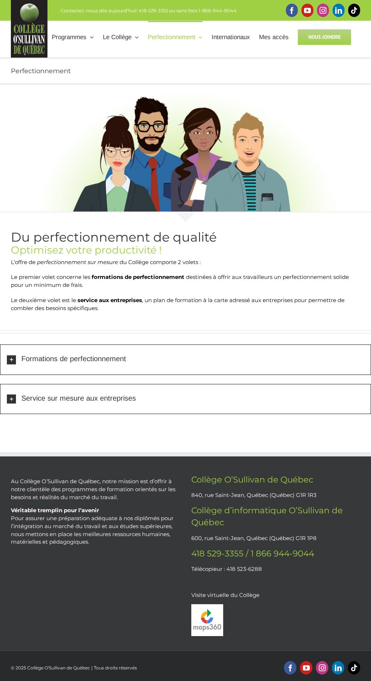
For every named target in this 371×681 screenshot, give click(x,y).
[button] (185, 359)
